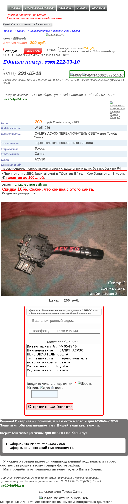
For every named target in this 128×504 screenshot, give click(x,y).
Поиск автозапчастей (39, 7)
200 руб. (11, 51)
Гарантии (65, 7)
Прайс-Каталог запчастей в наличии (26, 24)
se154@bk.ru (15, 99)
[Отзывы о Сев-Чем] (64, 498)
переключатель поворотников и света (55, 30)
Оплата (82, 7)
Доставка (98, 7)
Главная (15, 7)
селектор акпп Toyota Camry (60, 491)
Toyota (8, 30)
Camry (21, 30)
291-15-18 (29, 73)
